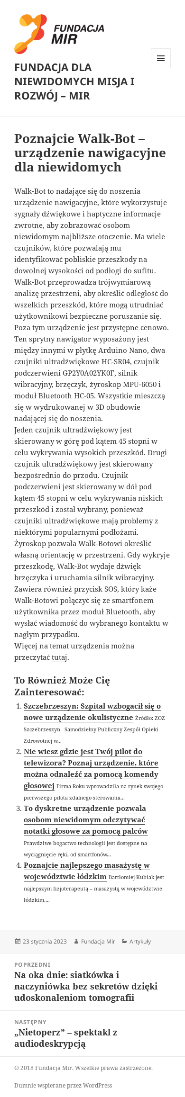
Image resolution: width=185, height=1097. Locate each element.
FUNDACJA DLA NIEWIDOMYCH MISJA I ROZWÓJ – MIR (74, 81)
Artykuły (140, 941)
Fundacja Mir (98, 941)
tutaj (59, 657)
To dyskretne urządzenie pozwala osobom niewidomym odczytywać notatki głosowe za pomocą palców (86, 819)
